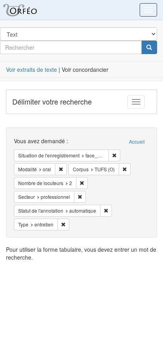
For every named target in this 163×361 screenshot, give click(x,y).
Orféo (29, 10)
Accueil (137, 141)
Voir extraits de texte (31, 69)
